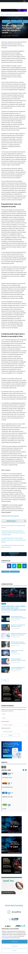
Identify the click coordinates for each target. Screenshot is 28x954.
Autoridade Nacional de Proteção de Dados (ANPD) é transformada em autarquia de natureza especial (13, 540)
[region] (14, 940)
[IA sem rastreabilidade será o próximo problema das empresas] (5, 670)
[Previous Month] (23, 770)
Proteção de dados (15, 571)
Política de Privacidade (7, 936)
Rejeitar (15, 950)
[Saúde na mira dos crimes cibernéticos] (5, 653)
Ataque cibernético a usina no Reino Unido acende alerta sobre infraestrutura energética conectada (13, 608)
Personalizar (14, 946)
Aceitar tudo (15, 941)
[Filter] (5, 767)
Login (24, 1)
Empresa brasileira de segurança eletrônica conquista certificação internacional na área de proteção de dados (13, 532)
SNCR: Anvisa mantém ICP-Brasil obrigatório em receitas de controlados (19, 635)
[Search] (2, 767)
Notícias (20, 20)
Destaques (13, 20)
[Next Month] (26, 770)
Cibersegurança (6, 20)
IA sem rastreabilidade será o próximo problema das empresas (18, 669)
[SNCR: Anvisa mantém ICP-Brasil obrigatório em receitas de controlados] (5, 636)
